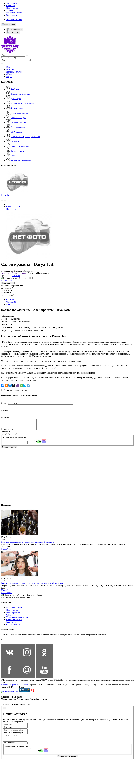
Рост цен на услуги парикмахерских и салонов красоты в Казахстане (32, 583)
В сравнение (44, 273)
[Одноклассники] (6, 385)
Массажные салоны (19, 113)
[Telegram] (28, 385)
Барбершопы (16, 89)
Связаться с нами (14, 619)
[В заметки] (5, 200)
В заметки (32, 273)
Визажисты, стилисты (20, 94)
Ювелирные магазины (21, 160)
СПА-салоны (16, 132)
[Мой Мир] (10, 385)
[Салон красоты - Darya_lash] (29, 258)
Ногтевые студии (18, 117)
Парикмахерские (18, 122)
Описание (10, 299)
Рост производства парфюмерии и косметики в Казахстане (27, 542)
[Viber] (17, 385)
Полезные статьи (14, 72)
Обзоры (9, 74)
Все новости (6, 592)
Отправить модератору (67, 756)
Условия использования (17, 617)
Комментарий (7, 429)
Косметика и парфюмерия (22, 103)
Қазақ (16, 32)
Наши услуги (12, 610)
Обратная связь (13, 624)
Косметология (17, 108)
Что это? (16, 275)
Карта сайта (11, 622)
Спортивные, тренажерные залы (25, 137)
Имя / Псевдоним (9, 403)
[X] (13, 385)
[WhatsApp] (21, 385)
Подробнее (6, 549)
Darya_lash (6, 195)
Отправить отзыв (9, 447)
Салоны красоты (18, 127)
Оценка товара (7, 431)
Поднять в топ (7, 283)
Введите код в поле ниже (14, 437)
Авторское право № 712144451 (15, 685)
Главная (9, 67)
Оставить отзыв (19, 273)
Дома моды (16, 98)
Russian (19, 29)
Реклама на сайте (14, 608)
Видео (9, 76)
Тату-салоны (16, 141)
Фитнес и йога (17, 151)
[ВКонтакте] (2, 385)
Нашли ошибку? (8, 280)
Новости (10, 69)
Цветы (13, 156)
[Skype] (24, 385)
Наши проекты (13, 612)
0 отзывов (6, 273)
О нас (8, 615)
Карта (9, 304)
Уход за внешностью (20, 146)
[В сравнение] (2, 200)
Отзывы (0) (11, 302)
